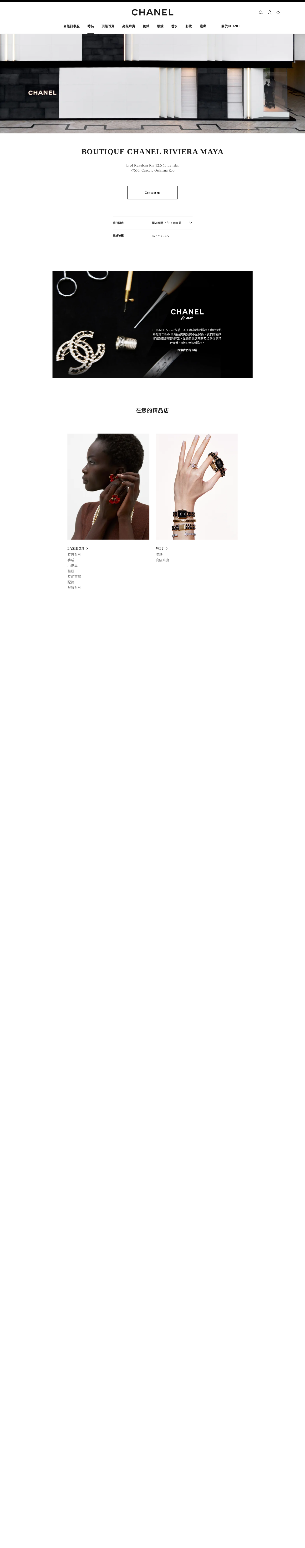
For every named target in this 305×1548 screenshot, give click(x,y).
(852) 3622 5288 (70, 622)
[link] (278, 12)
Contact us (152, 192)
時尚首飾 (74, 576)
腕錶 (159, 554)
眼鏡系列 (74, 587)
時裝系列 (74, 554)
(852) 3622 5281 (70, 642)
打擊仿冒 (228, 1475)
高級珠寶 (163, 560)
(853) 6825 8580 (70, 647)
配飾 (70, 582)
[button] (90, 27)
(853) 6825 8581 (70, 627)
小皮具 (72, 565)
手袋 (70, 560)
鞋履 (70, 571)
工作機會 (228, 1447)
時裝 (51, 682)
